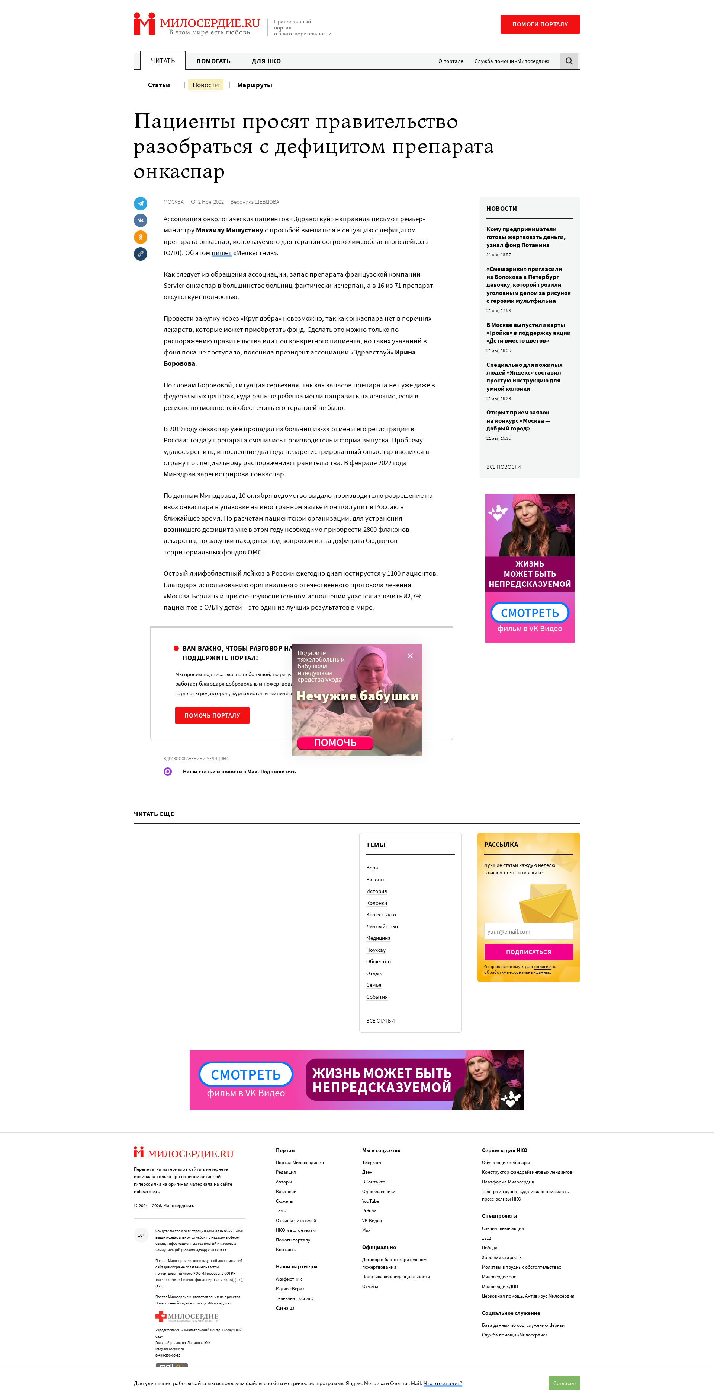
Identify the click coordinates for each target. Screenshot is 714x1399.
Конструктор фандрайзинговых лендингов (527, 1172)
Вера (372, 867)
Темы (281, 1211)
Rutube (369, 1211)
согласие (542, 966)
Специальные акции (503, 1228)
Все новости (503, 466)
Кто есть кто (381, 914)
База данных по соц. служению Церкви (523, 1325)
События (377, 996)
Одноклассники (378, 1191)
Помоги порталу (540, 24)
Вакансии (286, 1191)
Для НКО (266, 61)
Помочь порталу (212, 715)
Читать (163, 60)
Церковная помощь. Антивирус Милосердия (528, 1296)
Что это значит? (443, 1383)
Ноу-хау (376, 949)
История (376, 890)
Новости (206, 84)
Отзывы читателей (296, 1220)
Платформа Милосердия (508, 1182)
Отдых (374, 973)
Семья (374, 984)
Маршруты (254, 84)
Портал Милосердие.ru (300, 1162)
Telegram (371, 1162)
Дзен (367, 1172)
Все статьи (380, 1020)
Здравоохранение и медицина (196, 758)
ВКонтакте (373, 1182)
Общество (378, 961)
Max (366, 1230)
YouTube (370, 1201)
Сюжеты (284, 1201)
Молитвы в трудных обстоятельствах (521, 1267)
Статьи (159, 84)
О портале (450, 60)
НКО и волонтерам (296, 1230)
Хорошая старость (501, 1257)
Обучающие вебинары (506, 1162)
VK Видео (372, 1220)
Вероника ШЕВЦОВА (255, 201)
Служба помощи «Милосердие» (512, 60)
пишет (222, 252)
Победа (490, 1247)
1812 (486, 1238)
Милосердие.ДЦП (500, 1286)
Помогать (213, 61)
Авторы (284, 1182)
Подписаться (528, 952)
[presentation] (528, 931)
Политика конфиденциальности (396, 1277)
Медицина (378, 937)
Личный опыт (382, 926)
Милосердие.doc (499, 1277)
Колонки (376, 902)
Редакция (286, 1172)
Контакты (286, 1249)
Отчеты (370, 1286)
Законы (375, 879)
